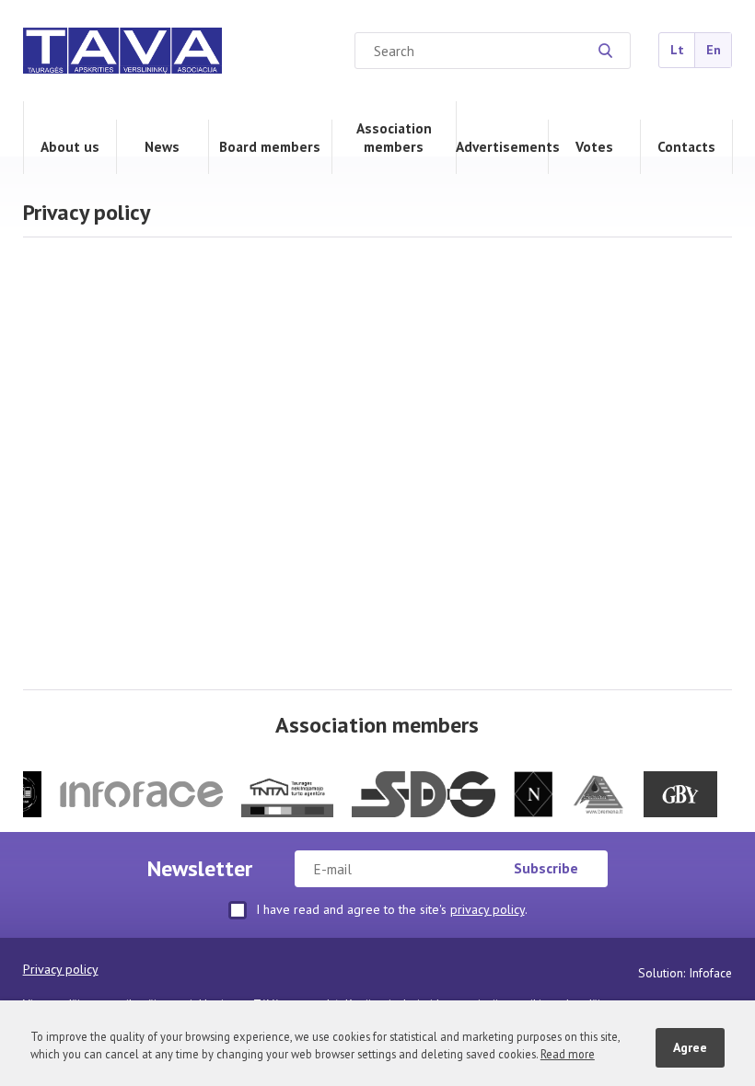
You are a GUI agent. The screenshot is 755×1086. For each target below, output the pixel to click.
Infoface (710, 973)
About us (70, 146)
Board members (269, 146)
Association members (394, 137)
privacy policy (487, 909)
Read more (567, 1053)
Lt (677, 49)
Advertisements (502, 146)
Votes (594, 146)
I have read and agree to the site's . (392, 909)
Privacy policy (61, 969)
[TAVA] (123, 52)
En (713, 49)
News (162, 146)
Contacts (686, 146)
